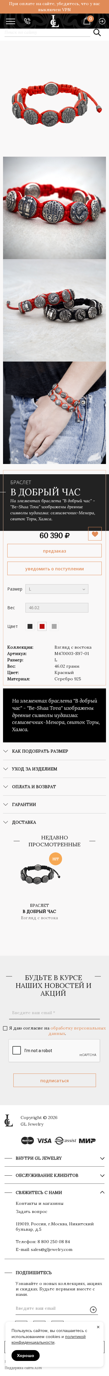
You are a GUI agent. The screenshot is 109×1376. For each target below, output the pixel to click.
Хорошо (25, 1355)
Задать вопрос (31, 1211)
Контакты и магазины (40, 1203)
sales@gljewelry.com (51, 1249)
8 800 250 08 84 (54, 1241)
